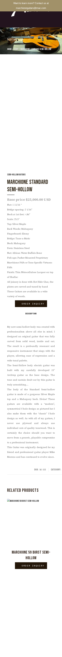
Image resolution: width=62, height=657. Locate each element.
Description (31, 313)
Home (9, 49)
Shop (16, 49)
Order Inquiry (32, 303)
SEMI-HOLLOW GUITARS (16, 174)
